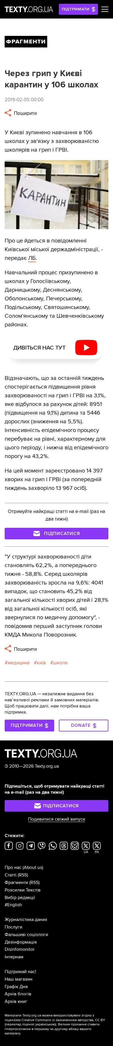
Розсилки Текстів (23, 890)
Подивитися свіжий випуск (56, 819)
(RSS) (23, 875)
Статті (11, 875)
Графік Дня (16, 987)
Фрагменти (16, 882)
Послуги (13, 927)
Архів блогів (18, 994)
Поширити (25, 113)
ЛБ (32, 258)
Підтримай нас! (20, 972)
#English (13, 905)
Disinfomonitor (19, 949)
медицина (19, 663)
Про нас (13, 867)
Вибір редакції (20, 897)
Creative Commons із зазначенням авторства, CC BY (63, 1020)
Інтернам (14, 957)
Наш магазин (18, 979)
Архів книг (16, 1001)
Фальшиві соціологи (26, 934)
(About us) (33, 867)
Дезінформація (21, 942)
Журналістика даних (26, 919)
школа (60, 663)
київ (41, 663)
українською (45, 1024)
